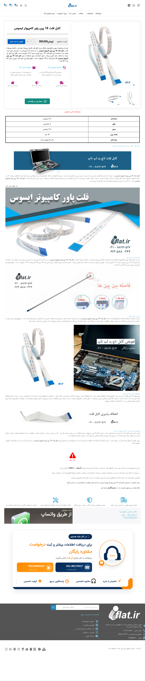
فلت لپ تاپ (10, 186)
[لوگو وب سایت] (72, 5)
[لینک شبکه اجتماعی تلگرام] (129, 5)
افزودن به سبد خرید (16, 41)
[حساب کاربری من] (21, 5)
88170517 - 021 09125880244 (129, 516)
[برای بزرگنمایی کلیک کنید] (134, 85)
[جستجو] (25, 5)
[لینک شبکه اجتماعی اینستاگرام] (138, 5)
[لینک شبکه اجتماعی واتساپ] (133, 5)
